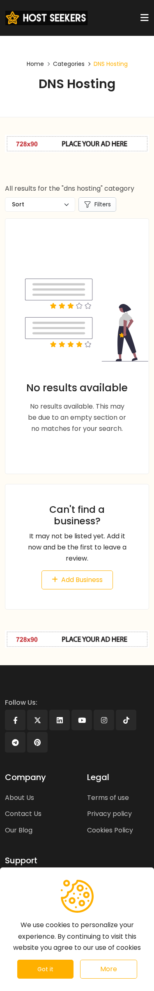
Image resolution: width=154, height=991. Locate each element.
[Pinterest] (37, 742)
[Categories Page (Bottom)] (77, 639)
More (108, 969)
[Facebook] (15, 720)
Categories (69, 64)
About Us (19, 797)
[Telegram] (15, 742)
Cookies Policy (110, 830)
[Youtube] (81, 720)
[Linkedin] (59, 720)
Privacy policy (109, 813)
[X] (37, 720)
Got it (45, 969)
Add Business (82, 579)
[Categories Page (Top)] (77, 143)
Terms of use (108, 797)
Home (35, 64)
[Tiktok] (126, 720)
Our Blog (18, 830)
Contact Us (23, 813)
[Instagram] (104, 720)
